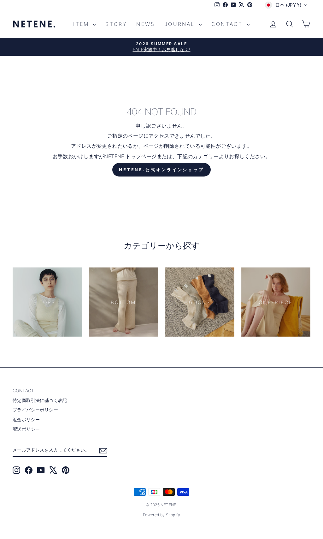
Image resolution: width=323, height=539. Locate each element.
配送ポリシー (26, 429)
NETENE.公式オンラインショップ (161, 169)
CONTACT (228, 24)
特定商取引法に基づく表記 (40, 400)
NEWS (145, 24)
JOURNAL (180, 24)
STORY (116, 24)
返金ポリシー (26, 419)
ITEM (82, 24)
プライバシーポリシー (35, 409)
